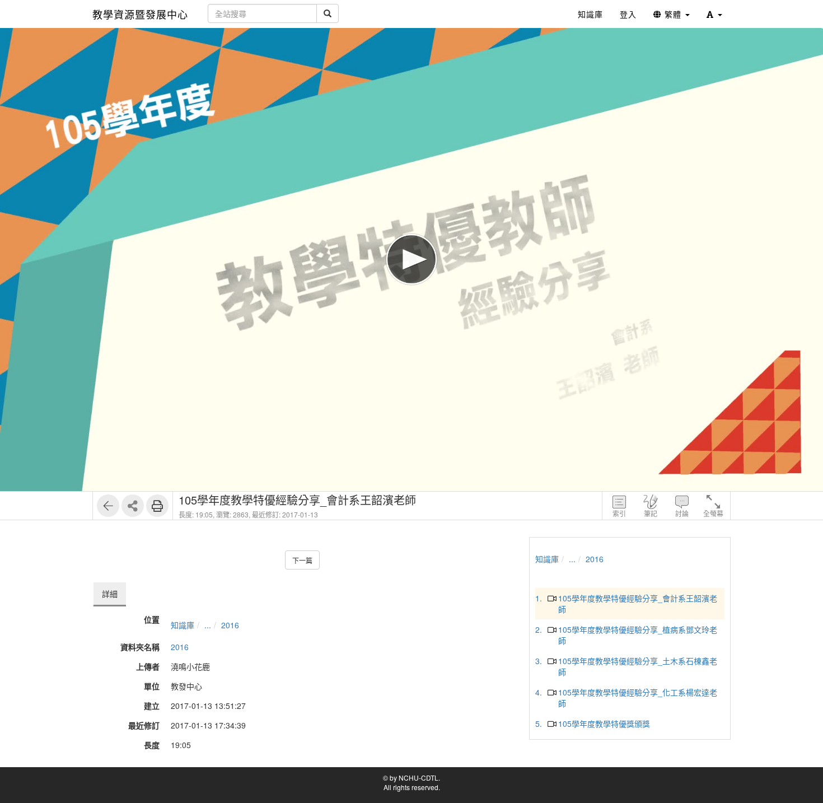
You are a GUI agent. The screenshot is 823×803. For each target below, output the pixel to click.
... (207, 625)
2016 (230, 625)
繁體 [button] (673, 14)
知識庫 (182, 625)
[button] (714, 14)
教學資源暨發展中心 (140, 14)
